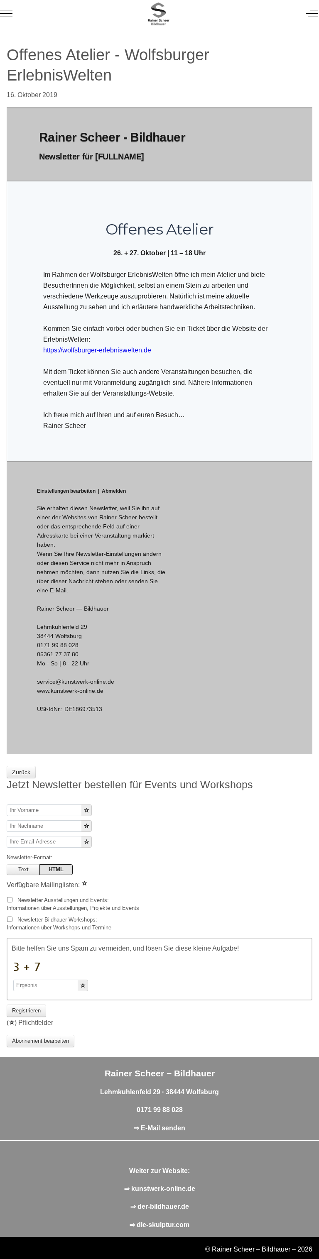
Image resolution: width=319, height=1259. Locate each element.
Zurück (21, 772)
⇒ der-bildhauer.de (159, 1206)
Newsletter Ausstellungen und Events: (73, 904)
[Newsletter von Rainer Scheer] (159, 13)
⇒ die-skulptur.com (159, 1224)
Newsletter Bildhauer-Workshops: (59, 924)
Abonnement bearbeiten (40, 1041)
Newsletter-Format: (29, 857)
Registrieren (26, 1010)
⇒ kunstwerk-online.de (159, 1188)
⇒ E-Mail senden (159, 1128)
